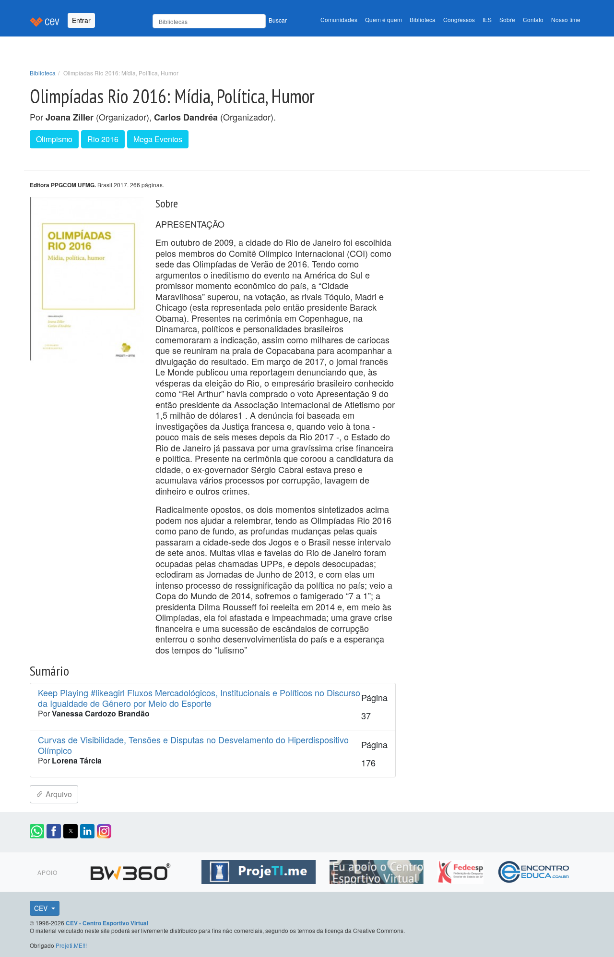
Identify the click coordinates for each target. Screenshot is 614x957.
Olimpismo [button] (54, 139)
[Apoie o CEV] (378, 870)
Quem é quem (383, 19)
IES (487, 19)
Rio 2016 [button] (102, 139)
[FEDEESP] (462, 870)
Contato (533, 19)
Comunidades (338, 19)
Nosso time (565, 19)
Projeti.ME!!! (71, 945)
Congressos (459, 19)
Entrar (81, 20)
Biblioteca (423, 19)
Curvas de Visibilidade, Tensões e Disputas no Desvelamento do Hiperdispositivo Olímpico (193, 745)
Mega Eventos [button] (157, 139)
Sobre (507, 19)
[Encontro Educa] (534, 870)
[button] (37, 831)
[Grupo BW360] (132, 870)
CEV (41, 908)
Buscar (278, 20)
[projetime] (260, 870)
